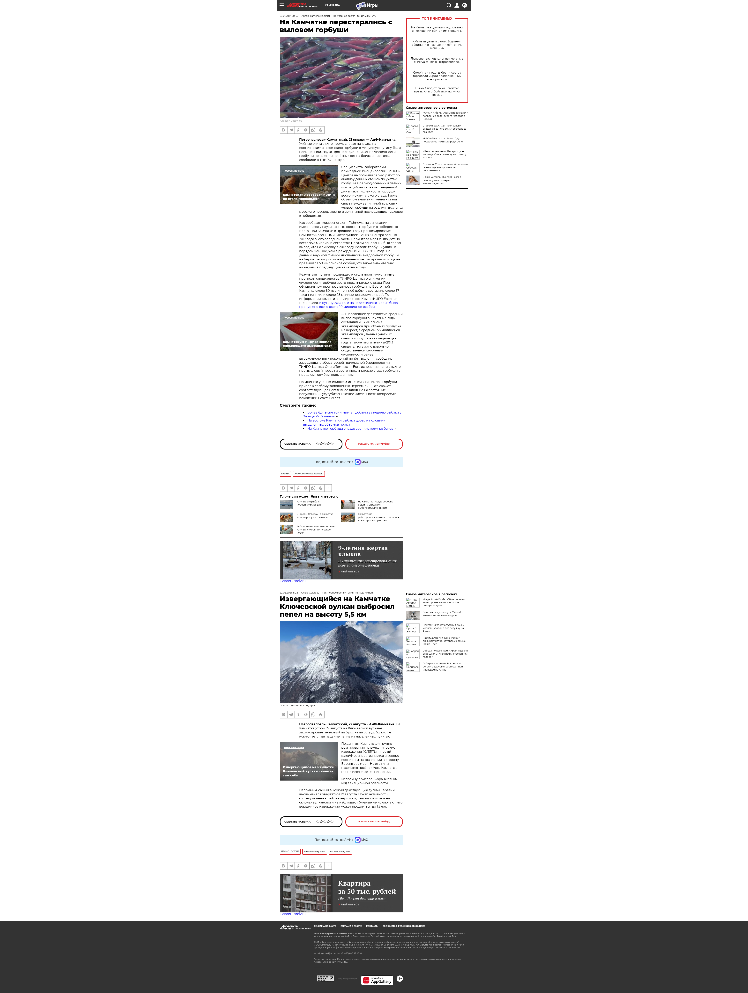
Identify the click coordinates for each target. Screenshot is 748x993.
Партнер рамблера (347, 978)
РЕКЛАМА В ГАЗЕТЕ (351, 926)
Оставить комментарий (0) (374, 444)
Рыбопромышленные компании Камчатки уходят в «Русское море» (315, 529)
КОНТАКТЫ (372, 926)
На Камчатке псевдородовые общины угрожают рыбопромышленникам (375, 504)
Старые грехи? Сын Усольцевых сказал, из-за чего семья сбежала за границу (444, 128)
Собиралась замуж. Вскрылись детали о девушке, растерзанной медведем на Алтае (443, 666)
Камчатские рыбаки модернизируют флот (309, 503)
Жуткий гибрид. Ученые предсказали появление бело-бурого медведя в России (445, 115)
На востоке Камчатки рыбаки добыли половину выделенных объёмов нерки (344, 422)
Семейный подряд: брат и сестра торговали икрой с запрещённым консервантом (437, 76)
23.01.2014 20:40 (289, 15)
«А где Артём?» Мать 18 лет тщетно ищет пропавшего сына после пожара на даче (444, 602)
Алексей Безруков (291, 120)
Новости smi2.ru (293, 581)
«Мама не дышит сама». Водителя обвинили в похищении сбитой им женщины (437, 45)
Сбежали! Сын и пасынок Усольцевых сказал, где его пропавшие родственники (445, 167)
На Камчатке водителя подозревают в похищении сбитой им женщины (437, 29)
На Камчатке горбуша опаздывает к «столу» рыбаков (350, 428)
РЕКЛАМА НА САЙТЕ (325, 926)
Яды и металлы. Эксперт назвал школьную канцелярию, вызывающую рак (442, 180)
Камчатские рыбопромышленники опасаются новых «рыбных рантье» (378, 517)
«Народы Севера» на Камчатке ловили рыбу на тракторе (314, 516)
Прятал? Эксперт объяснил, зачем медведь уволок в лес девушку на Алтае (443, 628)
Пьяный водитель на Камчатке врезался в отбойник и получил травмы (437, 92)
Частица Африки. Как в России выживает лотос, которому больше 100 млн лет (444, 640)
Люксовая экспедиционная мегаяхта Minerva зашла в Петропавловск (437, 60)
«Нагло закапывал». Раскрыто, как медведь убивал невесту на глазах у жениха (444, 154)
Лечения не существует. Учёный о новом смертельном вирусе (443, 614)
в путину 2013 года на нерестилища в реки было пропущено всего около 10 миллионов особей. (348, 305)
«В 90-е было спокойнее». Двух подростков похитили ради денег (443, 140)
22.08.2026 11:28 (289, 592)
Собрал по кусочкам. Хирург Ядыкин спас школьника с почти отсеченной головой (445, 653)
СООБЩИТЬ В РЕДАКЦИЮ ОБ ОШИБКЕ (404, 926)
